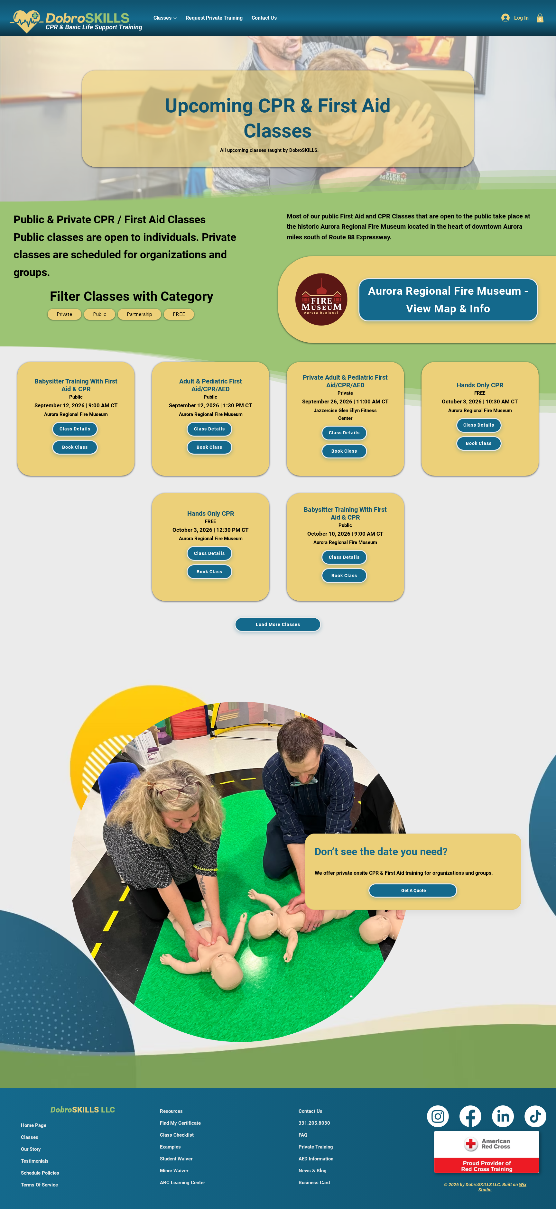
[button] (540, 18)
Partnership (139, 314)
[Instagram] (438, 1116)
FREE (179, 314)
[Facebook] (470, 1116)
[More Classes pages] (175, 18)
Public (99, 314)
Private (64, 314)
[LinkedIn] (503, 1116)
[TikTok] (535, 1116)
